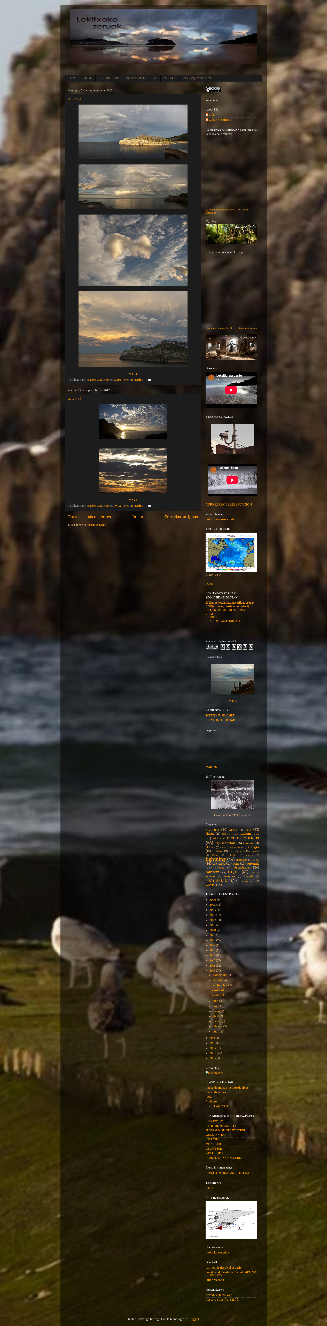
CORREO (211, 617)
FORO (209, 583)
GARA (209, 613)
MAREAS (211, 767)
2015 (212, 955)
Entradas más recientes (89, 517)
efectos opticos (243, 838)
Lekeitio (232, 855)
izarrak (255, 851)
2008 (213, 1053)
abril (216, 1016)
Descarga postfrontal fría (222, 1299)
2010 (212, 1043)
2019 (212, 935)
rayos (233, 871)
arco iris (213, 830)
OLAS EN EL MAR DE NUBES (224, 1157)
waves (210, 885)
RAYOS (210, 1188)
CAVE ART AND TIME (197, 78)
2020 (213, 930)
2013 (212, 965)
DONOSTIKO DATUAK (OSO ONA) (227, 1173)
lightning (216, 859)
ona (236, 863)
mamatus (241, 859)
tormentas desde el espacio (224, 1267)
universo (247, 881)
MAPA (133, 374)
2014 (212, 960)
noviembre (220, 975)
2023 (212, 915)
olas (255, 860)
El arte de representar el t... (220, 328)
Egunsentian (225, 843)
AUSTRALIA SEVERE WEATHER (226, 1130)
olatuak (218, 863)
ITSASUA (170, 78)
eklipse (210, 847)
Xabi (212, 114)
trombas (229, 876)
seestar (210, 876)
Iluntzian (217, 851)
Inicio (137, 517)
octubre (218, 980)
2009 (213, 1048)
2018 (212, 940)
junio (216, 1006)
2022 (212, 920)
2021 (212, 925)
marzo (217, 1021)
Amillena (211, 1101)
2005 (213, 1058)
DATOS (232, 701)
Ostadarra (241, 867)
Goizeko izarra (236, 847)
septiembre (220, 985)
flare (222, 847)
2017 (212, 945)
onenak (253, 863)
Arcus (233, 829)
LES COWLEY (214, 1121)
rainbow (212, 872)
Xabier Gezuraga (98, 379)
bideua (210, 833)
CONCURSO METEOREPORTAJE (226, 620)
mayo (217, 1011)
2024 (213, 909)
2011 (212, 1037)
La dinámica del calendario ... (221, 209)
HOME (72, 78)
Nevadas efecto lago (219, 1295)
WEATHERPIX (215, 1153)
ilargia (253, 847)
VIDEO (87, 78)
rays (252, 872)
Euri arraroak (215, 1280)
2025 (212, 904)
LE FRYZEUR (214, 1148)
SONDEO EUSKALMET (220, 715)
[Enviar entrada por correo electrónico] (148, 379)
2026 (212, 899)
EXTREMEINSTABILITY (221, 1125)
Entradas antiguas (181, 517)
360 (154, 78)
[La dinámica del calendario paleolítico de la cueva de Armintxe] (232, 171)
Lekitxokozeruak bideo (221, 519)
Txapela (248, 876)
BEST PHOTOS (136, 78)
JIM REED (212, 1139)
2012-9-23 (74, 99)
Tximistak (216, 880)
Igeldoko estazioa (217, 1252)
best (248, 830)
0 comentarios (133, 379)
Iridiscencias (237, 851)
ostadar (219, 867)
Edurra (217, 838)
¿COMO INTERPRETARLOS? (223, 720)
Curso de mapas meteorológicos (227, 1087)
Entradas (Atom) (97, 524)
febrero (218, 1026)
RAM (209, 1097)
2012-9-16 (74, 398)
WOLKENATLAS (216, 1134)
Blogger (194, 1319)
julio (216, 1001)
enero (217, 1031)
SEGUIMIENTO (109, 78)
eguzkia (248, 843)
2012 (212, 970)
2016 (212, 950)
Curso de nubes (216, 1092)
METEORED (213, 1144)
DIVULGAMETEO (217, 1106)
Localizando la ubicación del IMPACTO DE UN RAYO (231, 1274)
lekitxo (249, 855)
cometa (226, 834)
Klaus (215, 855)
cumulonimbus (247, 833)
